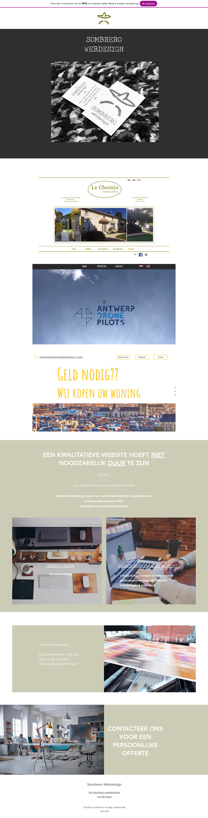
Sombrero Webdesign (104, 784)
